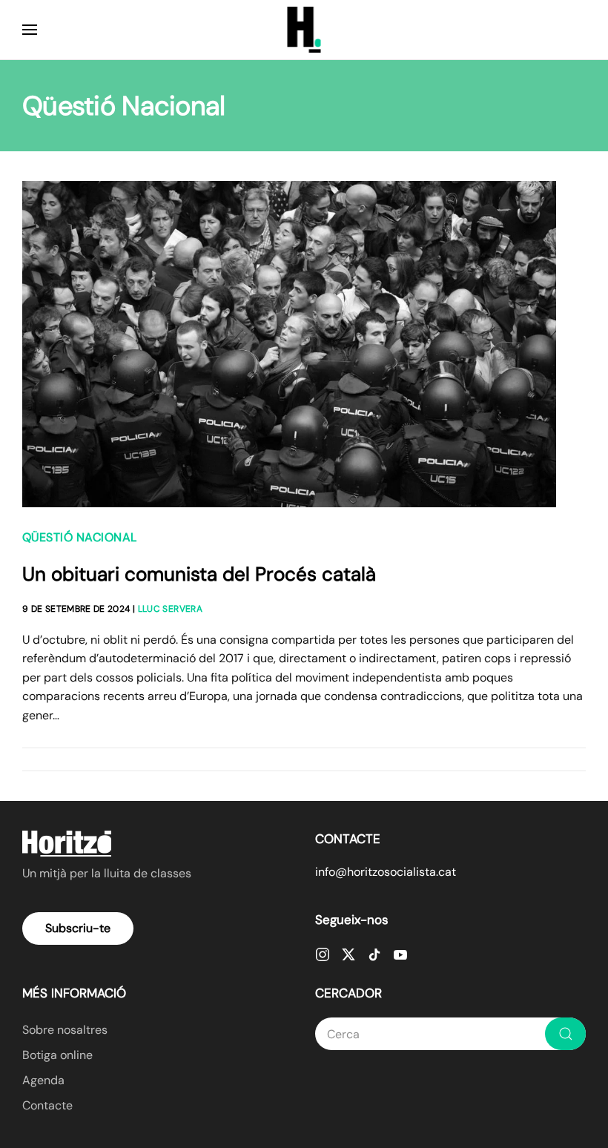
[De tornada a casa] (304, 29)
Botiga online (57, 1055)
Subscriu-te (77, 928)
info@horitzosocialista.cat (385, 872)
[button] (29, 29)
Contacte (47, 1105)
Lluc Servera (170, 609)
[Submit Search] (565, 1033)
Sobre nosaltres (65, 1030)
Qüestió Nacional (79, 537)
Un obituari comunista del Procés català (199, 574)
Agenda (43, 1080)
